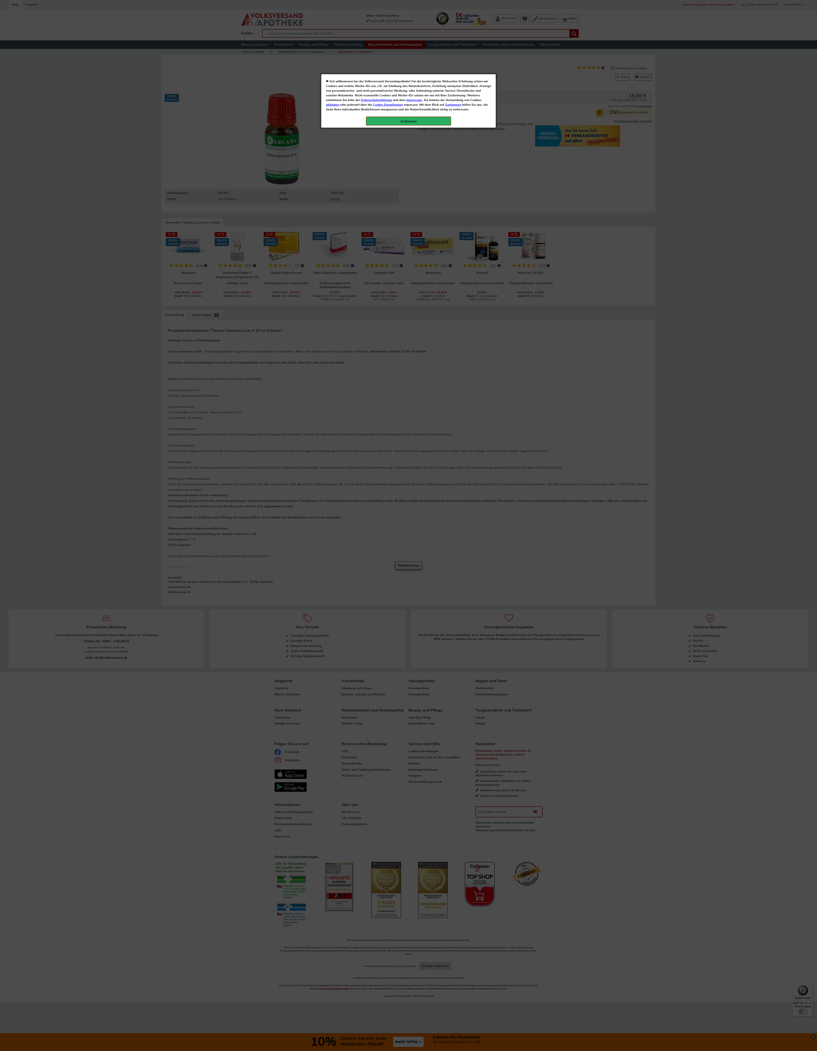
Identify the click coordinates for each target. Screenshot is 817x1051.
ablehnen (332, 104)
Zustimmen (453, 104)
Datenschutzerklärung (376, 100)
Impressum (414, 100)
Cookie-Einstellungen (388, 104)
